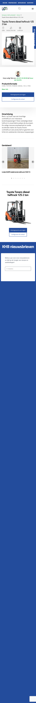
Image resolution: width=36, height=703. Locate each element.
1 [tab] (11, 178)
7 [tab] (23, 178)
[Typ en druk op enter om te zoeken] (19, 8)
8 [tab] (24, 178)
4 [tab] (17, 178)
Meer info (5, 89)
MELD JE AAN (11, 275)
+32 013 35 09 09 (22, 78)
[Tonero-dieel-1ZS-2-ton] (18, 49)
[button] (32, 8)
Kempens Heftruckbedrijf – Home (11, 15)
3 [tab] (15, 178)
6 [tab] (21, 178)
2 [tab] (13, 178)
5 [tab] (19, 178)
